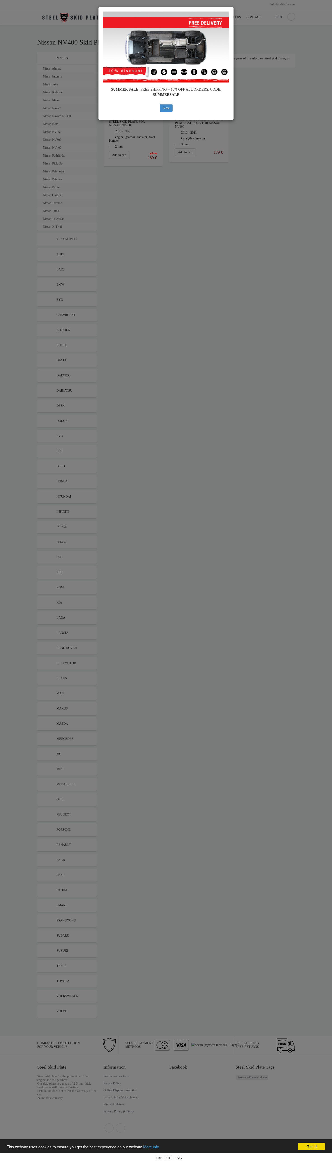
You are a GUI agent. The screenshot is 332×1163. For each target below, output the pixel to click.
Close (166, 108)
